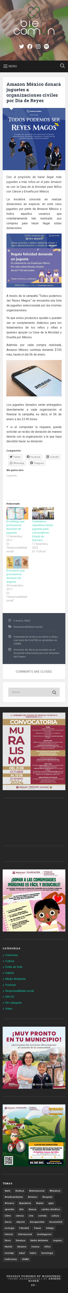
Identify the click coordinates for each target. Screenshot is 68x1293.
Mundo (8, 1246)
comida (42, 1215)
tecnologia (47, 1253)
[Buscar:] (34, 692)
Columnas (11, 955)
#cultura (19, 1191)
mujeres (57, 1240)
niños (47, 1246)
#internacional (36, 1191)
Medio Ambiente (15, 979)
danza (8, 1222)
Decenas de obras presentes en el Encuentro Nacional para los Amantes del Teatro (37, 653)
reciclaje (9, 1253)
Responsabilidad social (28, 626)
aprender (9, 1209)
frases (37, 1228)
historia (9, 1234)
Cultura (9, 961)
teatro (33, 1253)
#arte (7, 1191)
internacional (25, 1234)
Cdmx (8, 1215)
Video (8, 1008)
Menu (12, 66)
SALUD (9, 996)
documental (55, 1222)
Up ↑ (34, 1285)
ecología (9, 1228)
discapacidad (37, 1222)
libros (8, 1240)
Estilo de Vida (13, 967)
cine (31, 1215)
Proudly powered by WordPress (33, 1276)
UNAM (25, 1259)
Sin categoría (13, 1002)
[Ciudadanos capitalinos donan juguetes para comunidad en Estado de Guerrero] (43, 513)
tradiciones (11, 1259)
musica (35, 1246)
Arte (21, 1209)
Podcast (10, 985)
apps (51, 1203)
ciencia (20, 1215)
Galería (9, 973)
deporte (20, 1222)
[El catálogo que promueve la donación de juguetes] (17, 513)
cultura (55, 1215)
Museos (21, 1246)
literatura (20, 1240)
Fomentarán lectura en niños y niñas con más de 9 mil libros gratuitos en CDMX (36, 640)
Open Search (62, 66)
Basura (32, 1209)
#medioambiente (14, 1197)
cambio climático (50, 1209)
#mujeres (47, 1197)
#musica (9, 1203)
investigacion (44, 1234)
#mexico (32, 1197)
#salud (39, 1203)
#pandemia (25, 1203)
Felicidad (24, 1228)
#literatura (54, 1191)
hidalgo (50, 1228)
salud (22, 1253)
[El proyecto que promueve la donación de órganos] (17, 562)
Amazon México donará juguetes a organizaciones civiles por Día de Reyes (33, 92)
